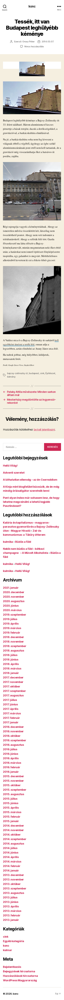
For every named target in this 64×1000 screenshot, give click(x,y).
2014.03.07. (48, 41)
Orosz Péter (28, 41)
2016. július (10, 749)
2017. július (10, 699)
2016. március (12, 762)
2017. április (10, 708)
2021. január (11, 587)
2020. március (12, 610)
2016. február (11, 767)
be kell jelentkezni (44, 429)
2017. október (11, 686)
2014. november (13, 830)
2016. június (10, 753)
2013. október (12, 884)
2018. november (13, 641)
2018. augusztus (13, 650)
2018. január (11, 673)
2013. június (10, 901)
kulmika (8, 541)
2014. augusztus (13, 843)
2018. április (11, 664)
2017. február (11, 717)
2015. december (13, 776)
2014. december (13, 825)
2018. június (10, 659)
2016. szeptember (14, 740)
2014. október (12, 834)
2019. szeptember (14, 614)
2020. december (13, 592)
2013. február (11, 915)
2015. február (11, 816)
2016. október (12, 735)
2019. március (12, 628)
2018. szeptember (14, 646)
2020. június (11, 605)
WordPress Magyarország (20, 980)
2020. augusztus (13, 601)
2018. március (12, 668)
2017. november (13, 682)
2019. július (10, 619)
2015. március (12, 812)
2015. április (11, 807)
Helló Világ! (10, 465)
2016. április (11, 758)
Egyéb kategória (13, 941)
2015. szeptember (14, 789)
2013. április (11, 906)
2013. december (13, 875)
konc (32, 6)
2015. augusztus (13, 794)
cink (42, 373)
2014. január (11, 870)
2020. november (13, 596)
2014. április (11, 857)
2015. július (10, 798)
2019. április (11, 623)
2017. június (10, 704)
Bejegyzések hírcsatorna (19, 971)
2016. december (13, 726)
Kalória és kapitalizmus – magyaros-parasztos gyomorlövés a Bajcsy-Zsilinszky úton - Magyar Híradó (31, 526)
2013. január (11, 919)
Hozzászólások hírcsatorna (20, 975)
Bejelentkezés (12, 966)
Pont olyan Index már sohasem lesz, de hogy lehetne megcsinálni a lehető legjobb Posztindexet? (31, 501)
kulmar (7, 950)
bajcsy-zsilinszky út (17, 373)
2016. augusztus (13, 744)
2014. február (11, 866)
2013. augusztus (13, 893)
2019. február (11, 632)
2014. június (10, 852)
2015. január (11, 821)
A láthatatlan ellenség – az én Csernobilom (30, 479)
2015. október (12, 785)
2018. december (13, 637)
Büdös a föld (23, 541)
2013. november (13, 879)
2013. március (12, 910)
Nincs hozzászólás (34, 46)
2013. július (10, 897)
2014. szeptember (14, 839)
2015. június (10, 803)
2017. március (12, 713)
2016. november (13, 731)
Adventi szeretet (14, 472)
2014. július (10, 848)
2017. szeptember (14, 691)
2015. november (13, 780)
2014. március (12, 861)
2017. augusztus (13, 695)
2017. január (10, 722)
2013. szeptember (14, 888)
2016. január (11, 771)
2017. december (13, 677)
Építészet (50, 373)
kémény (11, 376)
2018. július (10, 655)
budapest (34, 373)
